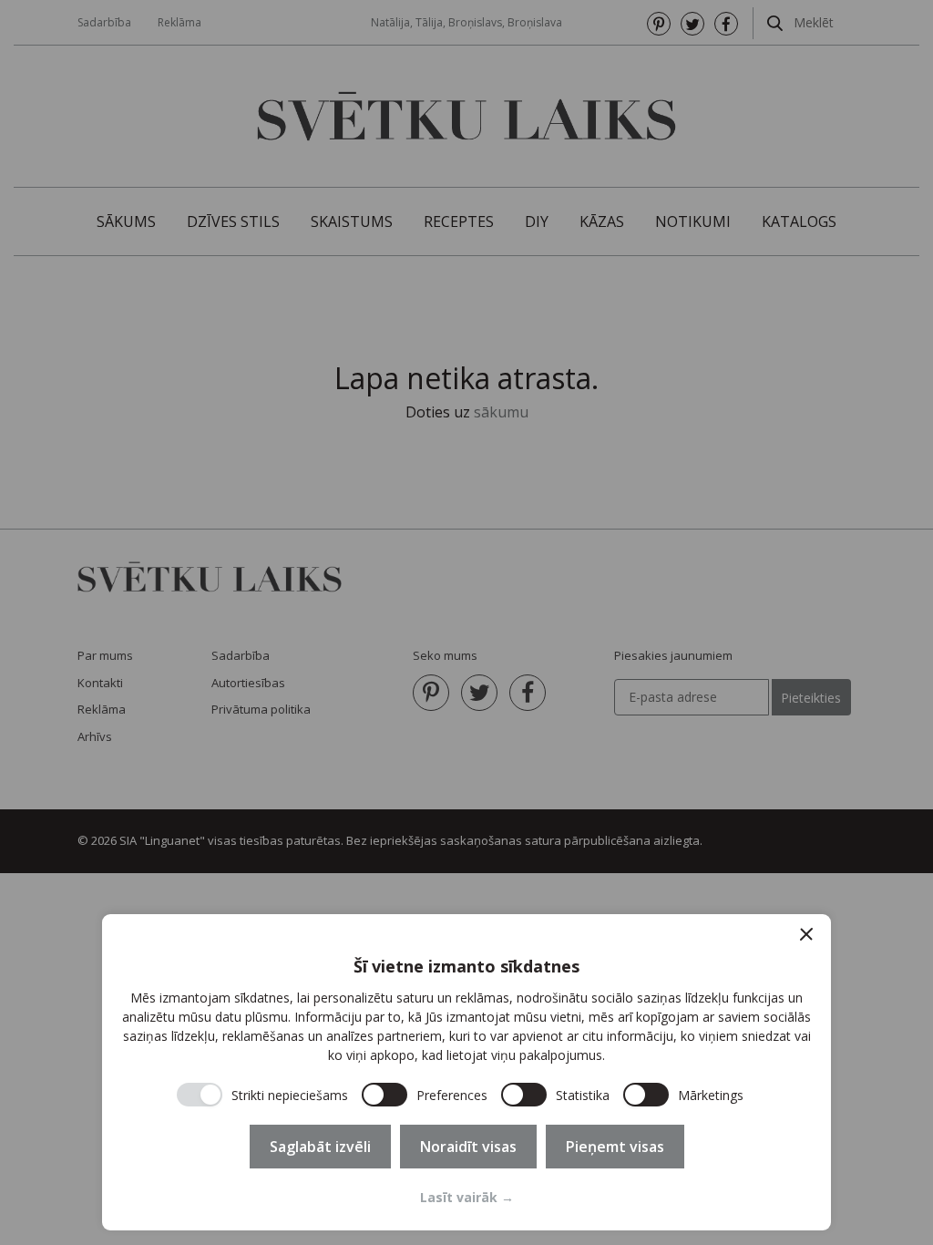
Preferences (451, 1095)
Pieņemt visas (615, 1147)
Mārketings (710, 1095)
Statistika (583, 1095)
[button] (806, 934)
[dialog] (466, 1072)
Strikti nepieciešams (289, 1095)
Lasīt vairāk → (467, 1197)
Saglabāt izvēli (320, 1147)
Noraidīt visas (468, 1147)
